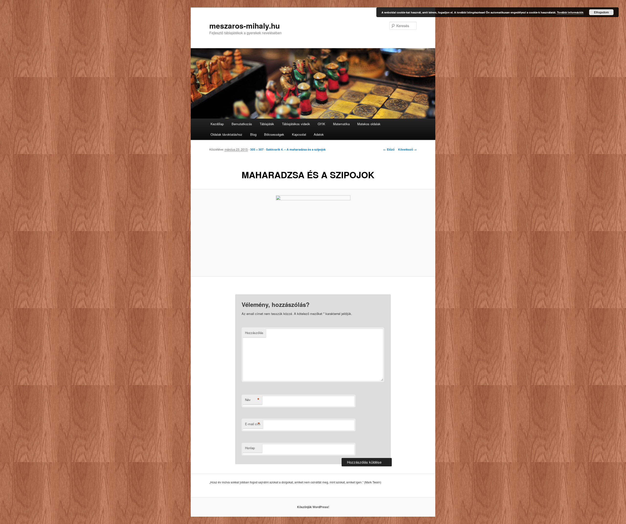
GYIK (321, 124)
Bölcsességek (274, 134)
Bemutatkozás (242, 124)
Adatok (319, 134)
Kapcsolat (299, 134)
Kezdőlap (217, 124)
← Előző (388, 149)
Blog (253, 134)
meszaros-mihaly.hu (244, 25)
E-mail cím (252, 424)
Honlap (250, 448)
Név (252, 400)
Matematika (341, 124)
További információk (570, 12)
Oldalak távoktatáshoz (226, 134)
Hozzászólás (254, 332)
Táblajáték (267, 124)
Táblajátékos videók (296, 124)
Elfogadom (601, 12)
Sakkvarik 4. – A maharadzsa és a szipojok (296, 149)
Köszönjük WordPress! (313, 507)
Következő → (407, 149)
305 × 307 (257, 149)
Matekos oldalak (368, 124)
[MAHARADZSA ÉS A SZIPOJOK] (313, 232)
